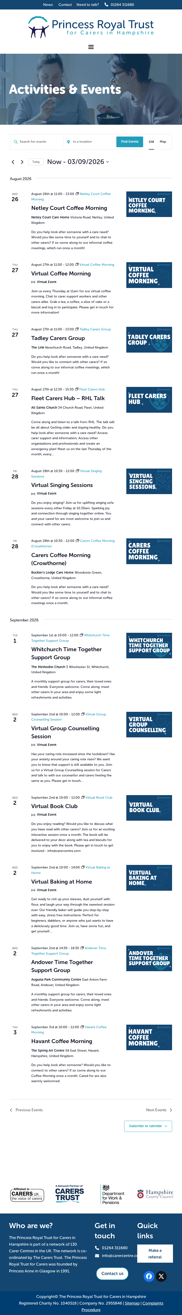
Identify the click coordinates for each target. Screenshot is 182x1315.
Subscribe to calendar (145, 1126)
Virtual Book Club (54, 806)
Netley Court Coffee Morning (69, 207)
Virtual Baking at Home (61, 881)
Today (36, 162)
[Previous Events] (13, 162)
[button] (91, 47)
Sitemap (132, 1303)
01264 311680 (122, 4)
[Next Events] (22, 162)
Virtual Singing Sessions (62, 485)
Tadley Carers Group (58, 338)
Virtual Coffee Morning (61, 273)
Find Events (129, 142)
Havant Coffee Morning (61, 1041)
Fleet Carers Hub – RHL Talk (68, 398)
